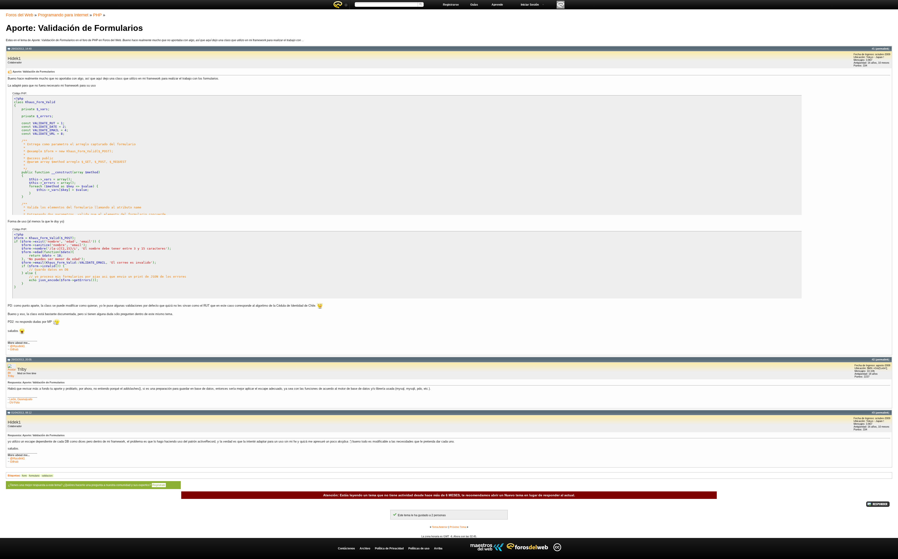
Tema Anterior (440, 527)
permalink (882, 48)
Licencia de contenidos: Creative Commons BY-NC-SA (557, 547)
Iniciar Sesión (530, 4)
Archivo (365, 548)
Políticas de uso (418, 548)
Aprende (497, 4)
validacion (47, 475)
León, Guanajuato (20, 399)
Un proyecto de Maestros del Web (487, 547)
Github (14, 349)
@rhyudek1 (17, 346)
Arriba (438, 548)
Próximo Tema (458, 527)
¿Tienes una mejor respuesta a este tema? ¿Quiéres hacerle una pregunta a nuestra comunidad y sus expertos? (86, 485)
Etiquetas (13, 475)
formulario (34, 475)
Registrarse (451, 4)
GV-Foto (14, 402)
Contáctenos (346, 548)
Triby (21, 369)
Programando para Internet (63, 15)
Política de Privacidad (389, 548)
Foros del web (340, 4)
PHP (97, 15)
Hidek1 (14, 58)
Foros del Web (19, 15)
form (24, 475)
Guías (474, 4)
